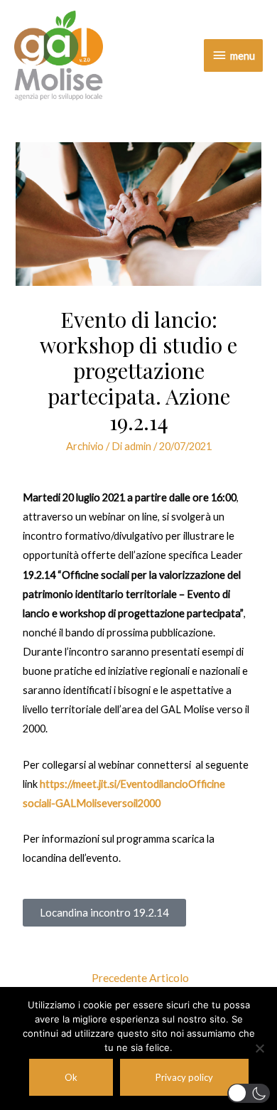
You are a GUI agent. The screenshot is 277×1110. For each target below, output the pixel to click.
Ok (71, 1077)
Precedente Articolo (140, 977)
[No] (259, 1048)
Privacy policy (184, 1077)
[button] (248, 1093)
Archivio (85, 446)
